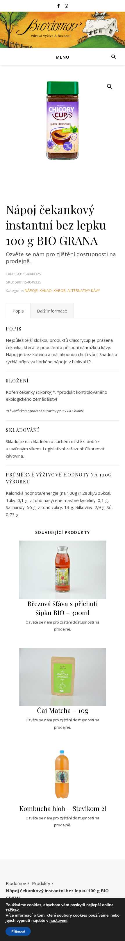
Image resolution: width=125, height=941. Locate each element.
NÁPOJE (31, 290)
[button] (109, 86)
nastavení (58, 920)
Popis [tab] (18, 311)
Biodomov (16, 883)
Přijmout (18, 931)
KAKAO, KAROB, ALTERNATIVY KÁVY (70, 290)
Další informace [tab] (52, 311)
